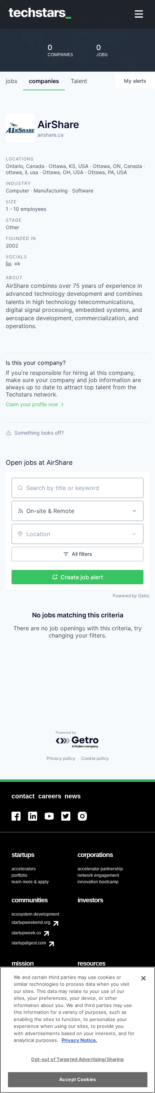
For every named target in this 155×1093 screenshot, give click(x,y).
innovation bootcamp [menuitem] (98, 881)
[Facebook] (20, 820)
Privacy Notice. (79, 1040)
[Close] (143, 978)
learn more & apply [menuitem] (30, 881)
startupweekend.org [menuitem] (31, 922)
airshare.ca (50, 135)
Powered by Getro (131, 595)
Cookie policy (95, 758)
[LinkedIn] (36, 820)
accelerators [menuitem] (24, 868)
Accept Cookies (77, 1079)
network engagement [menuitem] (98, 875)
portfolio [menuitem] (19, 875)
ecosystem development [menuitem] (35, 914)
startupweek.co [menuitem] (26, 932)
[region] (77, 1030)
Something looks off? (39, 433)
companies (44, 81)
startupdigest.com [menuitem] (29, 942)
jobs (11, 81)
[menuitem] (139, 14)
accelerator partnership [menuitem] (100, 868)
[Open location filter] (134, 534)
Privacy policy (60, 758)
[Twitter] (69, 820)
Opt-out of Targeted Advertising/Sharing (77, 1059)
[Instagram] (86, 820)
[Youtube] (53, 820)
